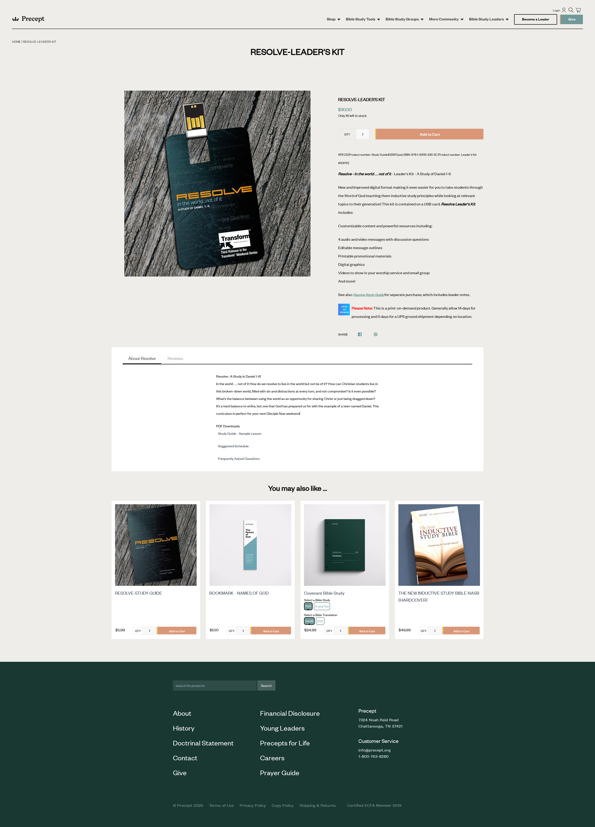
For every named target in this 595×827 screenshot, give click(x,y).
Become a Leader (535, 18)
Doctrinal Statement (203, 742)
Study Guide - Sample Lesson (239, 433)
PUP (308, 606)
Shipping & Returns (317, 805)
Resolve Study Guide (368, 294)
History (184, 728)
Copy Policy (283, 805)
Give (571, 18)
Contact (185, 757)
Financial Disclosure (290, 713)
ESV (320, 621)
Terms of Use (221, 805)
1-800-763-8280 (373, 756)
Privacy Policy (253, 805)
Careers (272, 757)
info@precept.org (374, 749)
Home (16, 41)
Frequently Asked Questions (239, 458)
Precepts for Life (285, 742)
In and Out (322, 606)
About (182, 713)
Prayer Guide (279, 772)
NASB (309, 621)
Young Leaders (282, 728)
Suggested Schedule (233, 445)
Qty (347, 134)
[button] (571, 10)
